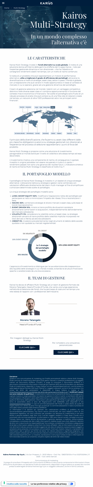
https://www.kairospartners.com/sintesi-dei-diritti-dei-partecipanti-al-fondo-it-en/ (39, 392)
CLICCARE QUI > (27, 347)
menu (3, 3)
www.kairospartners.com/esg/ (20, 404)
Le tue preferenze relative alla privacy (49, 484)
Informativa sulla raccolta (15, 484)
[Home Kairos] (46, 3)
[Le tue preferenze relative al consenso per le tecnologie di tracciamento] (4, 482)
